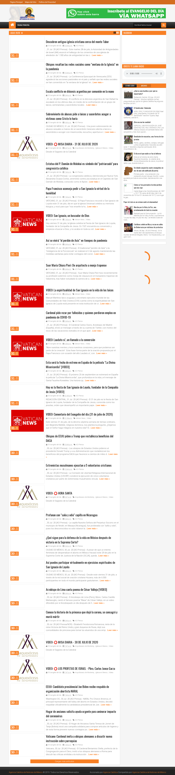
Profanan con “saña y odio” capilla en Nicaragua (71, 515)
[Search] (163, 25)
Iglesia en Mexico (101, 148)
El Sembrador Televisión (142, 107)
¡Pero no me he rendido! (142, 122)
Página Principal (16, 2)
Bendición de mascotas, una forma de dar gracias (149, 138)
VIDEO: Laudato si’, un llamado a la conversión (70, 339)
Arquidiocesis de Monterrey (84, 148)
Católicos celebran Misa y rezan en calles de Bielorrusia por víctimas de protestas (148, 226)
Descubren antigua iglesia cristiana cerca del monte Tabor (77, 41)
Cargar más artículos (64, 761)
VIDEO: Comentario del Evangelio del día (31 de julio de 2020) (79, 414)
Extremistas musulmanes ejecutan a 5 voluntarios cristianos (79, 465)
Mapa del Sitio (30, 2)
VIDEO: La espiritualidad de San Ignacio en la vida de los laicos (79, 290)
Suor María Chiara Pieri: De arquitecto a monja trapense (76, 265)
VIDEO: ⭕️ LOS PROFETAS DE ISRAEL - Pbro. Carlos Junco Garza (80, 668)
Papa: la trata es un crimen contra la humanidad (141, 201)
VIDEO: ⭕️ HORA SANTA (59, 493)
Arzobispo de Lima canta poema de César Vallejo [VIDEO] (76, 589)
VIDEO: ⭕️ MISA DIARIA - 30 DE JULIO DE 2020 (72, 642)
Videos (111, 148)
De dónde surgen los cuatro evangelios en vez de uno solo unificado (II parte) (148, 169)
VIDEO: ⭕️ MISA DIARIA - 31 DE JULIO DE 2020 (72, 144)
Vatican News (79, 220)
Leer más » (97, 55)
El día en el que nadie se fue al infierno (147, 153)
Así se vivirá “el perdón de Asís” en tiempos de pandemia (76, 240)
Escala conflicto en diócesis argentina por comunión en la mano (80, 91)
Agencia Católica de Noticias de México (26, 772)
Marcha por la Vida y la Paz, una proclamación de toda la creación (145, 208)
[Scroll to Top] (171, 771)
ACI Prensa (80, 46)
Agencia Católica (110, 772)
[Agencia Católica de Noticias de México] (12, 24)
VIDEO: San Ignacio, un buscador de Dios (67, 215)
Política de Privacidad (47, 2)
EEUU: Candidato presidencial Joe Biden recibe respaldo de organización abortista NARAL (77, 688)
